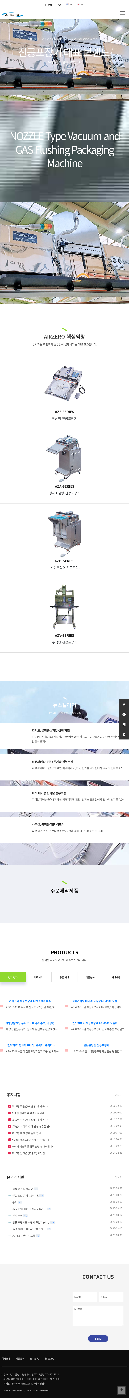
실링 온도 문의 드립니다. (25, 1195)
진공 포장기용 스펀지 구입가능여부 (31, 1222)
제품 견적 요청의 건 (22, 1189)
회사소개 (6, 1358)
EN (71, 4)
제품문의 (20, 1358)
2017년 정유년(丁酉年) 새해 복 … (30, 1119)
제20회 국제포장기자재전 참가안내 (30, 1139)
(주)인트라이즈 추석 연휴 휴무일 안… (32, 1126)
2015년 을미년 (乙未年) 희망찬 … (30, 1153)
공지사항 (14, 1094)
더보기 (118, 1095)
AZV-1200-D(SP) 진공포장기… (29, 1209)
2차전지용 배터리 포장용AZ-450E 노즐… (96, 1001)
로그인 (50, 1358)
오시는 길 (34, 1358)
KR (82, 4)
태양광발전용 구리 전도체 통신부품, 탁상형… (31, 1023)
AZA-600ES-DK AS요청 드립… (29, 1229)
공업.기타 (64, 977)
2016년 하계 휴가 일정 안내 (26, 1133)
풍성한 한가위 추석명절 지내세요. (29, 1113)
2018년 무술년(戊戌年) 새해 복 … (30, 1106)
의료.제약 (38, 977)
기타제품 (116, 977)
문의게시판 (15, 1177)
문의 (14, 1202)
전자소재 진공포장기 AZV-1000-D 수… (31, 1001)
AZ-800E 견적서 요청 (23, 1235)
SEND (98, 1338)
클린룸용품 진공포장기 (96, 1045)
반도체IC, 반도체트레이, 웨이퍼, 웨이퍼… (31, 1045)
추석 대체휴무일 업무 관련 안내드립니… (33, 1146)
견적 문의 (17, 1215)
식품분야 (90, 977)
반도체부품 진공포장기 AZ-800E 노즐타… (96, 1023)
